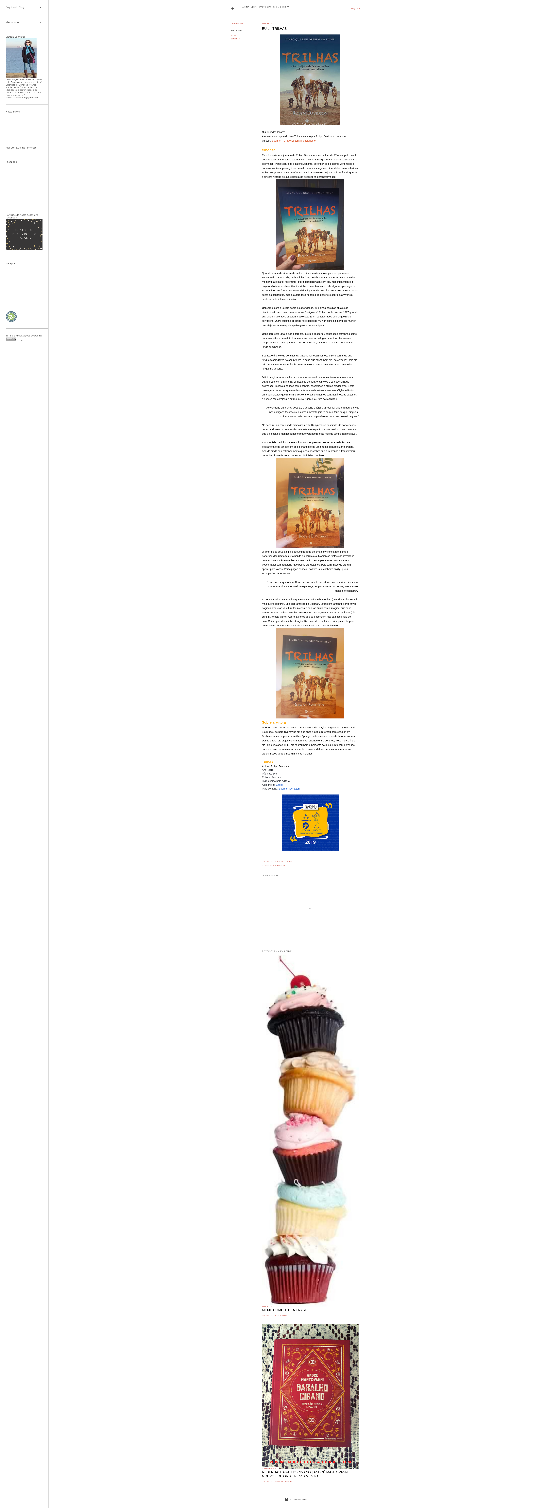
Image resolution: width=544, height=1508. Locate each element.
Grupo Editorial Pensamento (300, 140)
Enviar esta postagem (284, 861)
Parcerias (265, 7)
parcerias (235, 38)
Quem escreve (281, 7)
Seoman (276, 140)
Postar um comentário (284, 1481)
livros (233, 35)
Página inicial (249, 7)
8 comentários (281, 1315)
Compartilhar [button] (237, 23)
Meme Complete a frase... (286, 1310)
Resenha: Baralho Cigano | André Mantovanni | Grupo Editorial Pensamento (306, 1474)
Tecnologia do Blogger (298, 1499)
